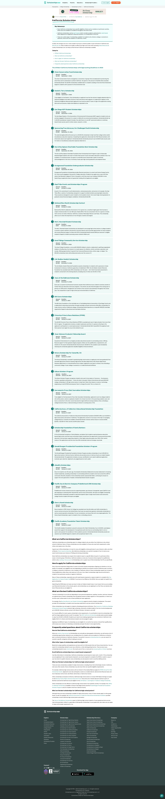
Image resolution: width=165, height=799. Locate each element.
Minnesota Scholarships (92, 743)
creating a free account (65, 560)
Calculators (46, 735)
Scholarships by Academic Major (95, 747)
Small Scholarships (91, 751)
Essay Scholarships (65, 754)
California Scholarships (92, 729)
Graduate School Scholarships (67, 726)
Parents (72, 2)
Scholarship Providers (91, 2)
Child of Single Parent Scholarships (95, 753)
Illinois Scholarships (91, 735)
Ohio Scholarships (91, 741)
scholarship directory (95, 637)
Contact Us (114, 724)
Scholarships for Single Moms (67, 747)
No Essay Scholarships (65, 756)
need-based (104, 33)
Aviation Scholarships (65, 766)
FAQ (112, 722)
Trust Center (114, 737)
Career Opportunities (116, 727)
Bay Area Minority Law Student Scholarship (72, 601)
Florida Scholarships (92, 731)
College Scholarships (64, 6)
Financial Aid (55, 6)
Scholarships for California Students (69, 729)
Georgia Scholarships (92, 737)
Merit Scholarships (64, 751)
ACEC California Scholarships (89, 615)
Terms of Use (114, 735)
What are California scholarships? (63, 56)
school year (69, 649)
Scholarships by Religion (93, 749)
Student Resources (48, 737)
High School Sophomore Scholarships (96, 724)
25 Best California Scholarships (63, 53)
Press (45, 743)
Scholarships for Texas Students (68, 731)
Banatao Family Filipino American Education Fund (68, 678)
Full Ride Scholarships (65, 753)
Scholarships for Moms (65, 745)
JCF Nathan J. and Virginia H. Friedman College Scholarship (95, 680)
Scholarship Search (48, 722)
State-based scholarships (64, 551)
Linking (112, 729)
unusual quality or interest (100, 649)
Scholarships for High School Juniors (69, 722)
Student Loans (47, 733)
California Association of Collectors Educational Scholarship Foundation (87, 695)
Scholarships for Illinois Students (68, 735)
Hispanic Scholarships (65, 741)
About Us (113, 720)
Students (65, 2)
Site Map (113, 731)
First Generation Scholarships (67, 749)
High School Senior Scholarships (95, 720)
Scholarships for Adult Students (68, 727)
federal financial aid (104, 45)
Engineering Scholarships (66, 764)
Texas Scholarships (91, 727)
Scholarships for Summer (66, 760)
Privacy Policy (114, 733)
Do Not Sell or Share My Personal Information (82, 795)
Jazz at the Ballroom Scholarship (62, 700)
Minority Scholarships (65, 739)
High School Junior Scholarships (95, 722)
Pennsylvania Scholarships (93, 739)
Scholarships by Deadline (93, 745)
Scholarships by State (77, 6)
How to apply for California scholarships (65, 58)
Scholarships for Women (66, 743)
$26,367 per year (56, 45)
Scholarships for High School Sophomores (70, 724)
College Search (47, 727)
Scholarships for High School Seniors (69, 720)
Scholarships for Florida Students (68, 733)
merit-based (76, 33)
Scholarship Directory (49, 724)
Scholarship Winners (49, 726)
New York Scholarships (92, 733)
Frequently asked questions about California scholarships (69, 63)
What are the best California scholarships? (66, 61)
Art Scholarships (64, 762)
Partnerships (114, 726)
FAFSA (45, 731)
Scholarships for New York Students (69, 737)
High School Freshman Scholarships (96, 726)
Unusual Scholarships (65, 758)
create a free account (63, 633)
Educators (80, 2)
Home (45, 720)
